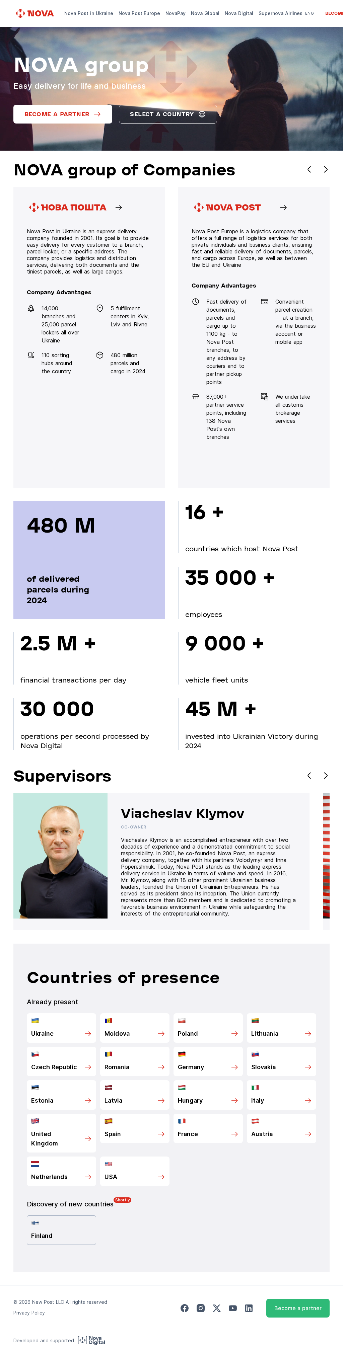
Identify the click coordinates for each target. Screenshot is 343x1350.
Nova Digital (239, 13)
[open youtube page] (233, 1308)
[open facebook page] (185, 1308)
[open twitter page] (217, 1308)
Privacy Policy (29, 1313)
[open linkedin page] (249, 1308)
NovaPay (175, 13)
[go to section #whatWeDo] (254, 337)
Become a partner (298, 1308)
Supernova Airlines (280, 13)
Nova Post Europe (139, 13)
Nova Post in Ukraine (88, 13)
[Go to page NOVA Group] (89, 337)
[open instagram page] (201, 1308)
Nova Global (205, 13)
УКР (309, 22)
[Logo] (35, 13)
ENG (309, 13)
